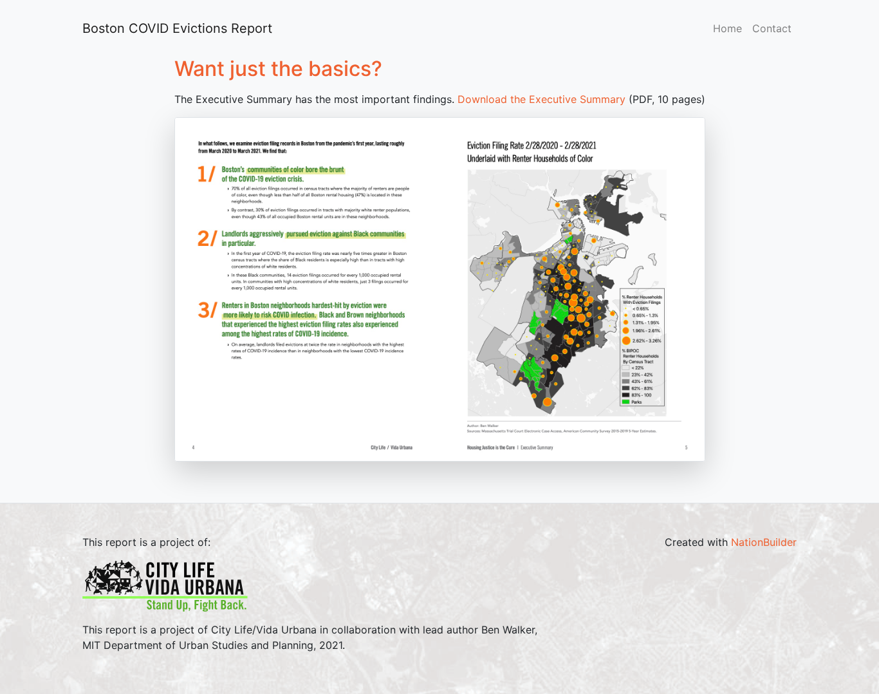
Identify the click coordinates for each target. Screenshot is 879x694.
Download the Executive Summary (541, 99)
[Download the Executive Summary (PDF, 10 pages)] (439, 288)
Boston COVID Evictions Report (171, 28)
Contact (771, 28)
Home (727, 28)
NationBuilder (764, 542)
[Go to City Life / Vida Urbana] (165, 584)
